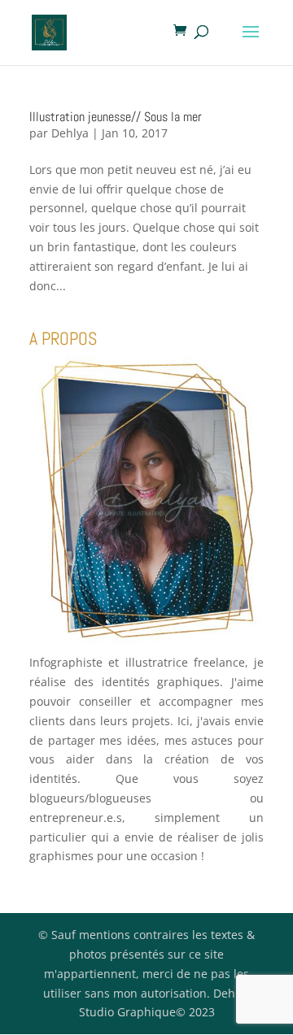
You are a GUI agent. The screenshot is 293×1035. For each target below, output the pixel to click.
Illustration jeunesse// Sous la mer (115, 116)
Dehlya (70, 133)
